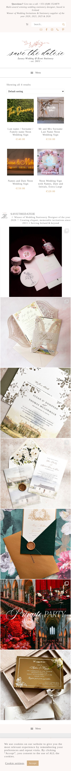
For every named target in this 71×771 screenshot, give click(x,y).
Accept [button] (33, 763)
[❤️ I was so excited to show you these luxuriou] (35, 685)
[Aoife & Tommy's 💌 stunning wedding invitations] (35, 332)
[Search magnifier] (63, 24)
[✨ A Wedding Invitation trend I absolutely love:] (35, 403)
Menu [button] (38, 72)
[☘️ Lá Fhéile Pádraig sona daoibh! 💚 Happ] (35, 544)
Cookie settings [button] (14, 763)
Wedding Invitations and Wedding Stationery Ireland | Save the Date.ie (35, 51)
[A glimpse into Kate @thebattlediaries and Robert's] (35, 262)
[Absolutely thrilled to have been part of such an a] (35, 614)
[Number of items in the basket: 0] (27, 24)
